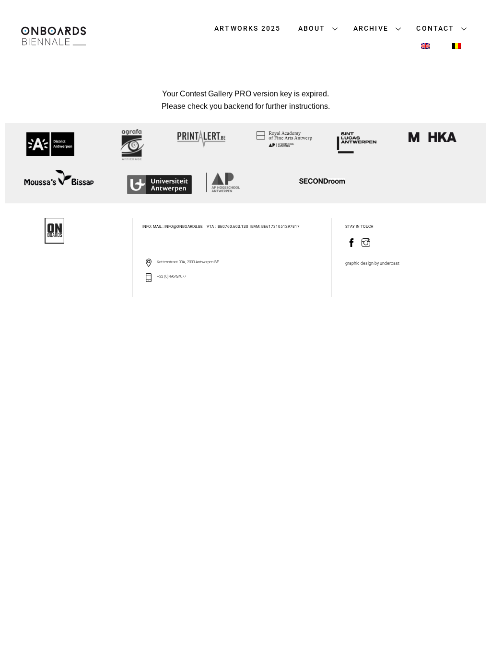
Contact (435, 28)
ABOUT (312, 28)
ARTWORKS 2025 (247, 28)
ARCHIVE (370, 28)
